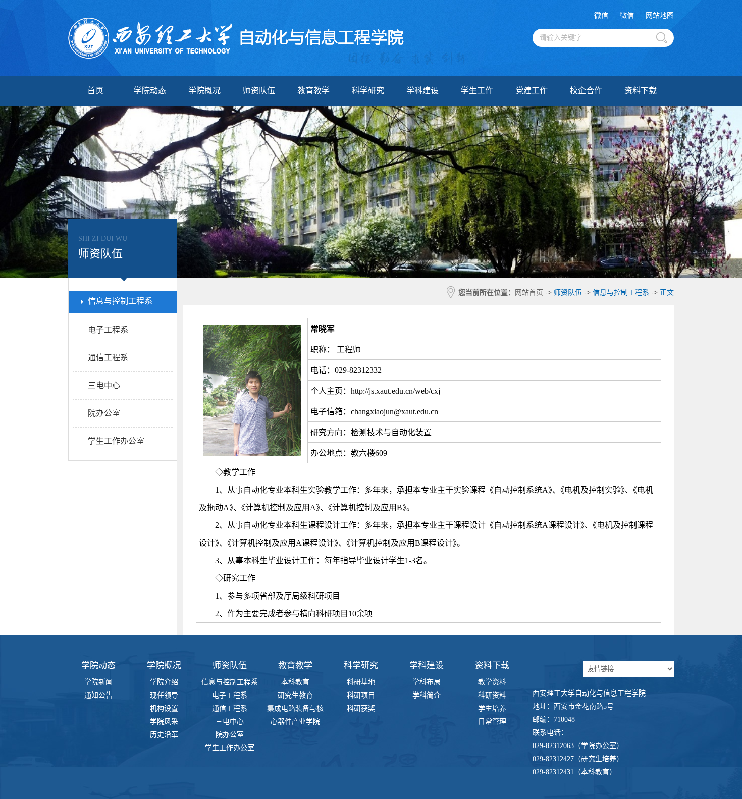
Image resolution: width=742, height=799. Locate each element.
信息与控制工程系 (229, 682)
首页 (95, 90)
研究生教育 (295, 695)
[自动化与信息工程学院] (236, 38)
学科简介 (426, 695)
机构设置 (164, 708)
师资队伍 (259, 90)
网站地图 (660, 15)
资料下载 (640, 90)
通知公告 (98, 695)
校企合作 (586, 90)
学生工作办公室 (229, 748)
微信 (601, 15)
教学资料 (492, 682)
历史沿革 (164, 734)
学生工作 (477, 90)
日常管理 (492, 721)
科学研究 (368, 90)
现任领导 (164, 695)
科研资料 (492, 695)
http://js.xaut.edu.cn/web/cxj (395, 391)
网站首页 (529, 292)
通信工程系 (229, 708)
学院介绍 (164, 682)
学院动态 (150, 90)
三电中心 (230, 721)
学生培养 (492, 708)
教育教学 (313, 90)
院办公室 (230, 734)
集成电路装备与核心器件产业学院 (295, 710)
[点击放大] (252, 453)
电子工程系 (229, 695)
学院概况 (204, 90)
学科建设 (422, 90)
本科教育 (295, 682)
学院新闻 (98, 682)
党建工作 (531, 90)
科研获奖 (361, 708)
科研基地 (361, 682)
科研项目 (361, 695)
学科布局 (426, 682)
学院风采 (164, 721)
